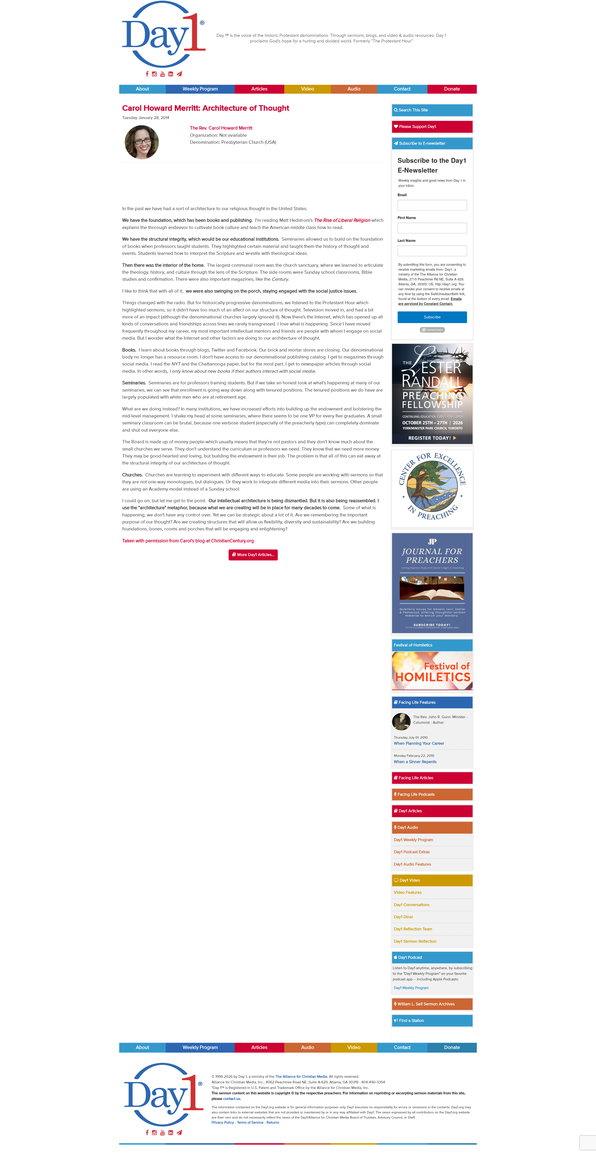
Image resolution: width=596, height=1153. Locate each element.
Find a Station (411, 1021)
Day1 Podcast (409, 957)
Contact (402, 89)
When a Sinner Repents (415, 762)
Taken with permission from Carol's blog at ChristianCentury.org (188, 541)
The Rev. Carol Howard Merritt (221, 128)
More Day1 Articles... (255, 555)
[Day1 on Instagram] (155, 74)
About (142, 89)
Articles (259, 89)
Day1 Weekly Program (413, 840)
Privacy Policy (223, 1123)
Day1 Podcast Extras (412, 852)
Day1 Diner (403, 917)
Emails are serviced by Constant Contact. (430, 301)
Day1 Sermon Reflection (415, 941)
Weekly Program (200, 89)
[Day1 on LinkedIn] (171, 74)
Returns (273, 1123)
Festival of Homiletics (413, 645)
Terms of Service (250, 1123)
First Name (407, 218)
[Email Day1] (179, 74)
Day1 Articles (410, 811)
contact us (231, 1099)
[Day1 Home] (164, 34)
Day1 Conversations (411, 905)
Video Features (408, 892)
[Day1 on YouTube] (163, 74)
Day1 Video (409, 880)
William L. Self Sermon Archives (425, 1004)
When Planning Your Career (419, 743)
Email (402, 195)
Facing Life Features (417, 702)
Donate (452, 89)
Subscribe (432, 317)
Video (307, 89)
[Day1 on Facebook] (148, 74)
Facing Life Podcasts (415, 794)
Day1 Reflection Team (413, 929)
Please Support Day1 (417, 127)
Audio (354, 89)
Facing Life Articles (415, 778)
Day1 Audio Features (412, 864)
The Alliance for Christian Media (301, 1077)
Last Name (407, 241)
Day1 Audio (407, 828)
